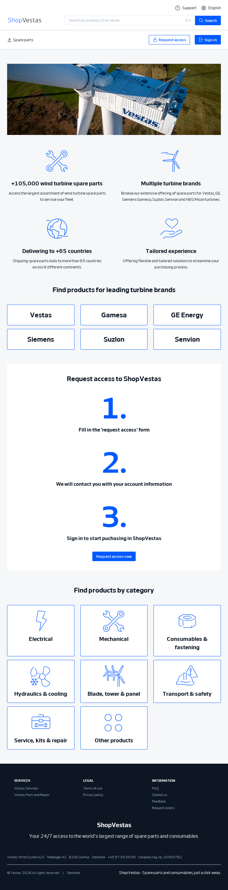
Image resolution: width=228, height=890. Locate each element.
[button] (211, 8)
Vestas (41, 315)
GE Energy (187, 315)
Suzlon (114, 339)
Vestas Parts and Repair (32, 795)
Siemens (40, 339)
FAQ (155, 788)
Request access (163, 808)
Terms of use (92, 788)
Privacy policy (93, 795)
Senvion (187, 339)
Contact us (159, 795)
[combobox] (130, 20)
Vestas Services (26, 788)
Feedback (159, 801)
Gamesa (114, 315)
